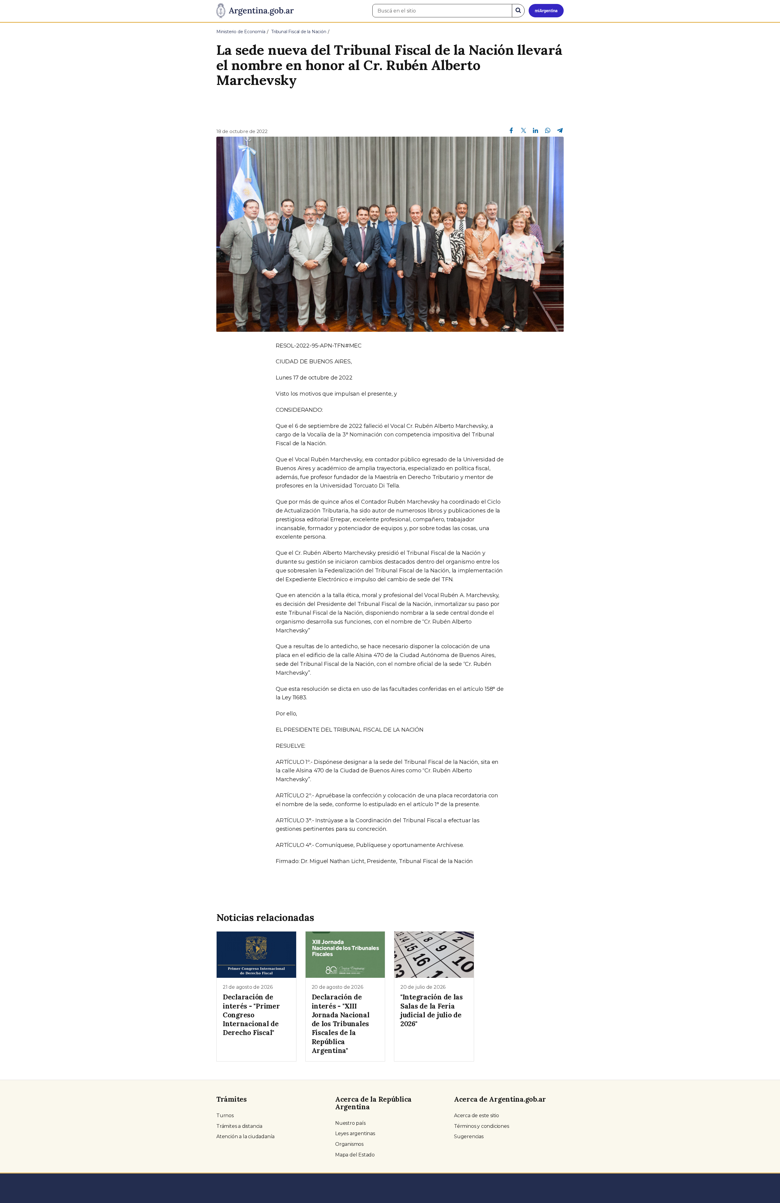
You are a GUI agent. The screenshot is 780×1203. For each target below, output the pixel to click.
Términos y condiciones (481, 1126)
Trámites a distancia (239, 1126)
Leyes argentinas (355, 1133)
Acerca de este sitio (476, 1115)
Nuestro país (350, 1123)
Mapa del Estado (355, 1155)
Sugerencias (469, 1136)
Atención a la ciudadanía (245, 1136)
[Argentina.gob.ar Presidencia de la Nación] (255, 11)
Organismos (349, 1144)
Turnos (225, 1115)
